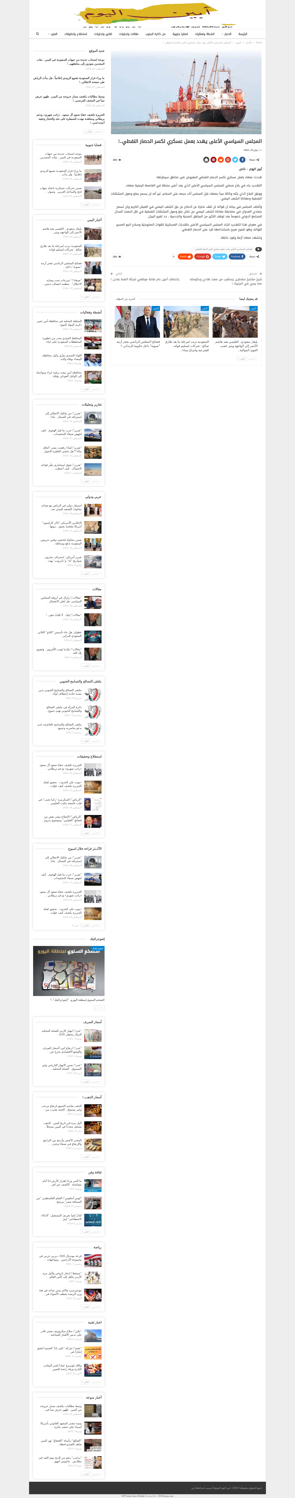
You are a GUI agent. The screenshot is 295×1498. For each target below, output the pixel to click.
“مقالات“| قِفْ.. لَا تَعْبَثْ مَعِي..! (64, 615)
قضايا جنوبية (180, 34)
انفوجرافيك (97, 948)
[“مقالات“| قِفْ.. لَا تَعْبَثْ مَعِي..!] (93, 619)
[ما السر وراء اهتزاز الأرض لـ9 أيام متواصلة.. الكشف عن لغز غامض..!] (93, 1185)
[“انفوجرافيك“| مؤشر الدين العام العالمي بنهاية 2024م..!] (69, 971)
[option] (69, 976)
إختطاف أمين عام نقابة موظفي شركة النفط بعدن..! (145, 279)
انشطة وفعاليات (205, 34)
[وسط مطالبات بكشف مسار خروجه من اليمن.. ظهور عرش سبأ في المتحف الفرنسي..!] (93, 1410)
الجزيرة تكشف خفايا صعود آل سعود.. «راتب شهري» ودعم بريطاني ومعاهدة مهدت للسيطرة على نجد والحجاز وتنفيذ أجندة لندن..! (71, 118)
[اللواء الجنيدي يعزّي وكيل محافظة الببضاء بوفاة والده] (93, 360)
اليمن (253, 308)
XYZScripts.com (165, 1496)
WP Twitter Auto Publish (133, 1496)
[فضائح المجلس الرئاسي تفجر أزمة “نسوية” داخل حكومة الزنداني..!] (137, 322)
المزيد (54, 34)
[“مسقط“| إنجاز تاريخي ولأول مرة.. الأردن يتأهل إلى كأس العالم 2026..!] (93, 1278)
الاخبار (227, 34)
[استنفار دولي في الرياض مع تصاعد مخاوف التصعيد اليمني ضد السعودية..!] (93, 510)
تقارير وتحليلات (103, 34)
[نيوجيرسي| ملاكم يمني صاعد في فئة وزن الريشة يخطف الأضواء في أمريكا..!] (93, 1295)
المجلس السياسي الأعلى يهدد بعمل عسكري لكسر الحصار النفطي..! (222, 249)
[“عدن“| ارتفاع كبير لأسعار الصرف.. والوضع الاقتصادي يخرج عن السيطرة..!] (93, 1052)
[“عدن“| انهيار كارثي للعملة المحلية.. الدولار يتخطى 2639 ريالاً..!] (93, 1035)
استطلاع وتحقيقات (75, 34)
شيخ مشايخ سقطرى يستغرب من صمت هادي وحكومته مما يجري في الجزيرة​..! (226, 281)
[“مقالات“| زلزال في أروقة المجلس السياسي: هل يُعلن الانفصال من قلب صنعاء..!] (93, 602)
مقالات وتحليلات (128, 34)
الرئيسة (242, 34)
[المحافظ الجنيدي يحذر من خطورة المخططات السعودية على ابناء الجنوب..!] (93, 342)
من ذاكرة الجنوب (155, 34)
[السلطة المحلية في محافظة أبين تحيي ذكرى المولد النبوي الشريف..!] (93, 325)
